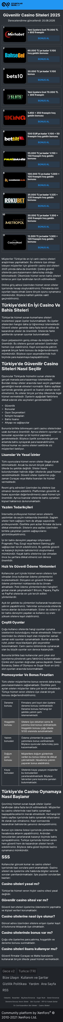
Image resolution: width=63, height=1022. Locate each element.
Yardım (34, 984)
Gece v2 (9, 971)
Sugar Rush (41, 998)
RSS (5, 990)
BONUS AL (43, 38)
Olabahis (7, 998)
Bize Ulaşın (11, 977)
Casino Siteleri (44, 1005)
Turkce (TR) (27, 971)
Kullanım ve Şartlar (34, 977)
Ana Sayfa (48, 984)
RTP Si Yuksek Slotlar (50, 1002)
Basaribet (16, 998)
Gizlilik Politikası (15, 984)
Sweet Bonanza (53, 998)
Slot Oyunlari (35, 1002)
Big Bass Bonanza (28, 998)
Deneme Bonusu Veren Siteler (17, 1002)
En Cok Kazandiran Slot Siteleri (25, 1005)
